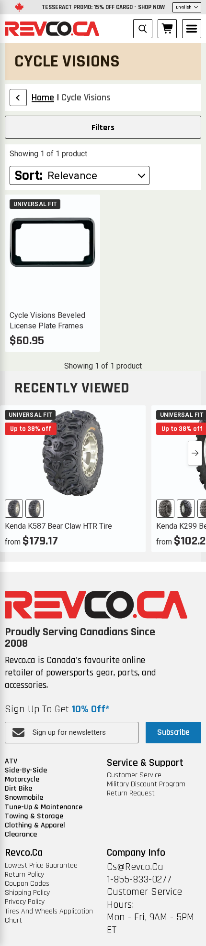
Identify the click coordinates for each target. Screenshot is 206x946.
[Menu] (191, 28)
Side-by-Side (26, 770)
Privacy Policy (25, 901)
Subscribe (173, 732)
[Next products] (195, 453)
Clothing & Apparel (35, 825)
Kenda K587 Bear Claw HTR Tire (58, 526)
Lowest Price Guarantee (41, 865)
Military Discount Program (146, 784)
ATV (11, 761)
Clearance (21, 834)
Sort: (29, 175)
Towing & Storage (34, 816)
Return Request (131, 793)
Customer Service (134, 775)
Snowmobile (24, 797)
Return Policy (24, 874)
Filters (103, 127)
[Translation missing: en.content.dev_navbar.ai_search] (142, 28)
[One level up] (18, 97)
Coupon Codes (27, 883)
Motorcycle (22, 779)
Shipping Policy (27, 892)
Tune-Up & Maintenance (43, 807)
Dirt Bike (18, 788)
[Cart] (167, 28)
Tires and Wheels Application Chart (49, 916)
